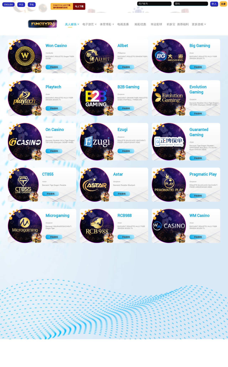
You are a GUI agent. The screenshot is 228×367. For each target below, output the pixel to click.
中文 (21, 4)
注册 (223, 3)
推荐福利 (183, 24)
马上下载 (79, 6)
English (8, 4)
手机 (32, 4)
